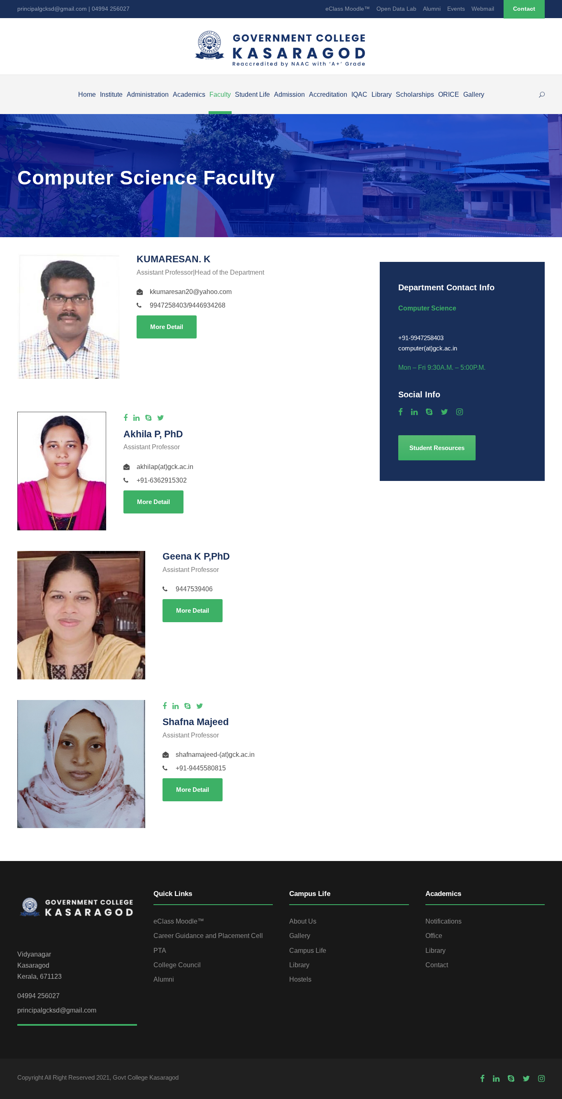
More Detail (166, 326)
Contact (524, 8)
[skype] (148, 418)
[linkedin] (136, 418)
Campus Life (307, 950)
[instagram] (459, 412)
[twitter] (160, 418)
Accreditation (328, 94)
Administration (148, 94)
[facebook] (125, 418)
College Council (177, 964)
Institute (111, 94)
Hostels (300, 979)
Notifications (443, 921)
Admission (289, 94)
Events (456, 8)
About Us (302, 921)
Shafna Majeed (196, 721)
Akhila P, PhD (153, 434)
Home (87, 94)
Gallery (473, 94)
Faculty (220, 94)
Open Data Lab (396, 8)
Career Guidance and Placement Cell (208, 935)
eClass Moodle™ (347, 8)
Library (382, 94)
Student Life (252, 94)
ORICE (448, 94)
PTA (159, 950)
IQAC (359, 94)
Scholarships (415, 94)
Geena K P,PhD (196, 556)
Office (433, 935)
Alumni (432, 8)
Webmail (482, 8)
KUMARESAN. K (174, 259)
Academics (189, 94)
